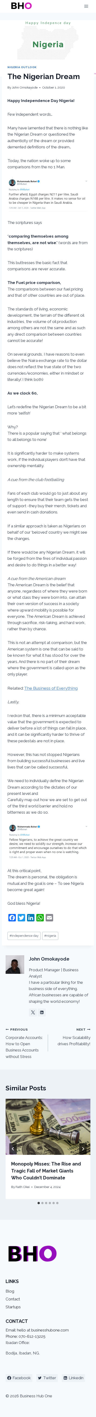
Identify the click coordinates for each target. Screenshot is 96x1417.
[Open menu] (86, 6)
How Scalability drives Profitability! (74, 1037)
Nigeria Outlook (22, 67)
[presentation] (48, 1127)
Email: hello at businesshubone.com (37, 1330)
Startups (13, 1307)
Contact (13, 1299)
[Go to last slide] (13, 1148)
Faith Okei (23, 1187)
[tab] (39, 1203)
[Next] (83, 1148)
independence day (24, 935)
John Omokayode (25, 87)
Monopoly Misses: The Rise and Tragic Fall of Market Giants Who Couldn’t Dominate (46, 1171)
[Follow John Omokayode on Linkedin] (42, 1012)
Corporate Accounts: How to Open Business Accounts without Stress (24, 1043)
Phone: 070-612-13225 (25, 1336)
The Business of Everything (51, 688)
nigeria (50, 935)
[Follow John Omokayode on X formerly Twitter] (33, 1012)
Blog (10, 1291)
